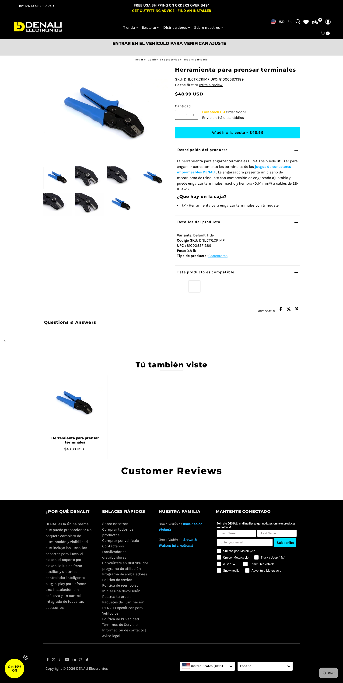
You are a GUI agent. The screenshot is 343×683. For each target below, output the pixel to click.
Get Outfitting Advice (153, 10)
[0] (315, 22)
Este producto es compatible (205, 272)
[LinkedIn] (74, 659)
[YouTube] (67, 659)
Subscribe (285, 542)
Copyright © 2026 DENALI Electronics (77, 668)
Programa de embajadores (124, 574)
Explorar (149, 27)
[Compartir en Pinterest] (296, 310)
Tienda (129, 27)
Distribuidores (175, 27)
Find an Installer (194, 10)
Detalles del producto (198, 222)
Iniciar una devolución (121, 591)
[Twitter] (54, 659)
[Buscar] (298, 22)
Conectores (218, 255)
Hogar (139, 59)
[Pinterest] (60, 659)
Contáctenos (113, 546)
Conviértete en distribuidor (125, 563)
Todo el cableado (196, 59)
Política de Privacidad (120, 619)
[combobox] (207, 666)
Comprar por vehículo (120, 540)
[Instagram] (80, 659)
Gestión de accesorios (163, 59)
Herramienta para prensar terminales (75, 440)
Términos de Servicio (120, 624)
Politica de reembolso (120, 585)
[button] (14, 668)
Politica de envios (117, 579)
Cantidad (183, 106)
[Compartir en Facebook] (280, 310)
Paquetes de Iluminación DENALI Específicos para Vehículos (123, 608)
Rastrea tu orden (116, 596)
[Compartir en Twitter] (288, 310)
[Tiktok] (87, 659)
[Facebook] (48, 659)
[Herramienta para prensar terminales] (75, 403)
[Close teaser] (25, 657)
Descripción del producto (202, 150)
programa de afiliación (121, 568)
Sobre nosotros (207, 27)
